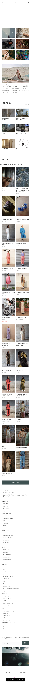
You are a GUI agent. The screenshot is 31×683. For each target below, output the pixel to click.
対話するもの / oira (21, 133)
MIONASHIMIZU (7, 562)
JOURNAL (5, 613)
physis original (6, 571)
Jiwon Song (6, 574)
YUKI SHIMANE (7, 554)
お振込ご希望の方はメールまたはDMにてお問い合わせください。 (16, 495)
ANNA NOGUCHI (7, 537)
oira (4, 569)
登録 (25, 643)
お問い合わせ (6, 618)
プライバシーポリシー (8, 620)
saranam (5, 564)
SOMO (5, 600)
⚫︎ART (4, 528)
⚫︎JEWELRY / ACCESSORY (10, 511)
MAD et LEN (6, 557)
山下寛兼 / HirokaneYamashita (10, 579)
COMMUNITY (6, 615)
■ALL (4, 499)
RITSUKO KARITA (8, 576)
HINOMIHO (6, 549)
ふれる (3, 133)
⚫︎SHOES (5, 523)
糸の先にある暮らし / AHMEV (7, 119)
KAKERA (5, 552)
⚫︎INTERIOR (6, 516)
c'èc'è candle (6, 540)
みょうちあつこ (7, 605)
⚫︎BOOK (5, 525)
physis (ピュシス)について (9, 611)
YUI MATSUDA (7, 598)
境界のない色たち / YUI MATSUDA (22, 119)
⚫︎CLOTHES (6, 508)
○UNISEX (5, 506)
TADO (4, 581)
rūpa (4, 591)
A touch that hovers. (21, 148)
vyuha (4, 566)
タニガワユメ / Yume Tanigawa (11, 588)
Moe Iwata (6, 593)
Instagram (5, 628)
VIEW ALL (26, 104)
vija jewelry (6, 596)
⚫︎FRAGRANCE (7, 513)
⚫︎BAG (4, 520)
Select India (6, 530)
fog (4, 547)
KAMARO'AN (6, 586)
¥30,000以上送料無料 (8, 492)
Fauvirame (5, 583)
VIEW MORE (15, 482)
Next (29, 15)
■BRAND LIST (7, 501)
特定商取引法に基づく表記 (9, 622)
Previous (1, 15)
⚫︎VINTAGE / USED (8, 518)
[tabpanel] (15, 79)
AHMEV (5, 533)
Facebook (5, 631)
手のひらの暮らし (6, 148)
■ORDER (5, 503)
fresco (4, 545)
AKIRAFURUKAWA (8, 535)
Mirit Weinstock (7, 559)
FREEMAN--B (6, 542)
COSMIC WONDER (8, 603)
